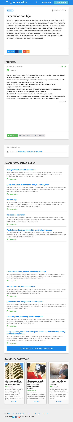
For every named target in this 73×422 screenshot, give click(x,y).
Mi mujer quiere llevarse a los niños (21, 170)
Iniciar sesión (46, 2)
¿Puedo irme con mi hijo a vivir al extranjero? (25, 301)
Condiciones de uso (33, 413)
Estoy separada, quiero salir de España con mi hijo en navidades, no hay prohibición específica (36, 333)
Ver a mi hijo (12, 200)
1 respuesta (12, 179)
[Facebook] (16, 416)
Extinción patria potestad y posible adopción (25, 317)
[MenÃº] (6, 2)
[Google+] (18, 416)
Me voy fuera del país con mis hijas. (21, 286)
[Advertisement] (27, 42)
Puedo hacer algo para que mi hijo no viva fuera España (29, 230)
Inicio (5, 413)
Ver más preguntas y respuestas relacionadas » (36, 348)
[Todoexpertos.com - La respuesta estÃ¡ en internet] (18, 2)
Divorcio (9, 10)
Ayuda (17, 413)
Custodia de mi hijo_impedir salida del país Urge (26, 271)
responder (21, 152)
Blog (21, 413)
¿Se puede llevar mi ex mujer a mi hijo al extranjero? (28, 185)
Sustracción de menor (16, 215)
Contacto (25, 413)
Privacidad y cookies (44, 413)
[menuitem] (17, 51)
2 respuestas (12, 194)
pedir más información (34, 152)
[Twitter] (13, 416)
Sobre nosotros (11, 413)
